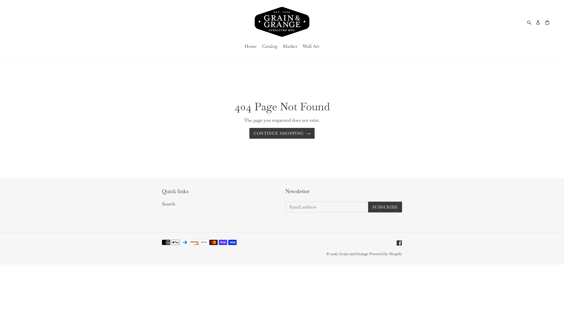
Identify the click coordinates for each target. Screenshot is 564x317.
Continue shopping (279, 133)
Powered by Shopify (385, 253)
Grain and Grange (354, 253)
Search (168, 204)
